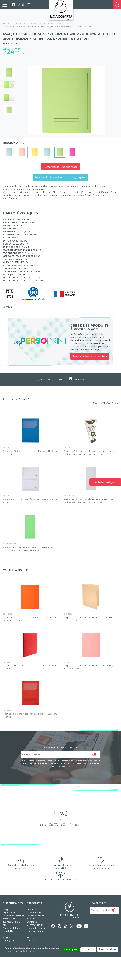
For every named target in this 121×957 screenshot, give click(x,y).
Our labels (32, 922)
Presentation (9, 918)
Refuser (89, 949)
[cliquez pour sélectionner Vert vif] (60, 152)
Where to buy (34, 912)
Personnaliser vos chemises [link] (90, 356)
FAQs (29, 937)
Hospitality (7, 931)
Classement (19, 23)
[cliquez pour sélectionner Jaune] (35, 152)
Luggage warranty (36, 931)
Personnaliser (107, 949)
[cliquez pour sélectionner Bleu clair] (47, 152)
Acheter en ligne (105, 482)
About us (31, 909)
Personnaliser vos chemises (60, 166)
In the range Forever (16, 399)
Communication (35, 925)
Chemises (64, 23)
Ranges (6, 937)
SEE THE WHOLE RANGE (105, 403)
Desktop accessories (13, 915)
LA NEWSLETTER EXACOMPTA (60, 747)
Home (6, 23)
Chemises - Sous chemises (41, 23)
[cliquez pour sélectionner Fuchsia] (72, 152)
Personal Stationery (12, 928)
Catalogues (8, 940)
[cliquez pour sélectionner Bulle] (22, 152)
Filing (5, 909)
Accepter (71, 949)
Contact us (32, 940)
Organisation (9, 912)
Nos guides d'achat (36, 928)
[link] (4, 4)
